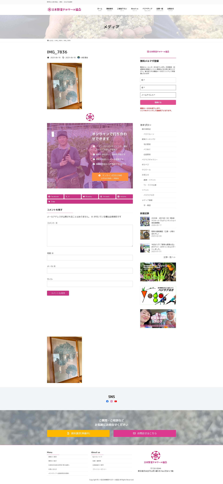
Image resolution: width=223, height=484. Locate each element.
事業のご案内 (52, 457)
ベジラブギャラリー (150, 159)
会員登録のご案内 (98, 465)
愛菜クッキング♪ (148, 139)
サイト (50, 279)
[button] (110, 177)
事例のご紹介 (52, 461)
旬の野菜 (147, 144)
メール (51, 266)
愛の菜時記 (146, 129)
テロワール (146, 169)
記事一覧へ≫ (169, 257)
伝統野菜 (147, 154)
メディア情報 (147, 200)
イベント (145, 190)
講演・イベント (150, 180)
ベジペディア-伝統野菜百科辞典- (58, 473)
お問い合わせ (52, 469)
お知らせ (145, 175)
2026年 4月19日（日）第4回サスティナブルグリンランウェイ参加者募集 (163, 220)
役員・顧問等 (97, 461)
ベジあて (147, 149)
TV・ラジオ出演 (150, 185)
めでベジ (145, 164)
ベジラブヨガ (149, 195)
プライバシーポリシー (100, 469)
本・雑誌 (147, 205)
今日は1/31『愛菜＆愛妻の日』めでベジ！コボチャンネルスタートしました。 (163, 246)
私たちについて (97, 457)
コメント (52, 223)
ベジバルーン (149, 134)
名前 (50, 253)
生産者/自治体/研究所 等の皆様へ (59, 465)
